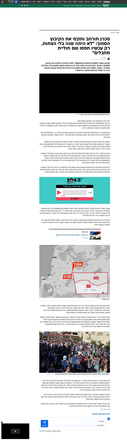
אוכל (65, 1)
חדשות (100, 1)
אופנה (39, 1)
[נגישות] (2, 2)
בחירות (87, 1)
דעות (88, 5)
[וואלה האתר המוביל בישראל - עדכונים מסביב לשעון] (106, 2)
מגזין (85, 5)
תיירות (53, 1)
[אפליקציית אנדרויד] (27, 5)
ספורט (93, 1)
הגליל (101, 409)
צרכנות (94, 5)
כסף (70, 1)
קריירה (72, 5)
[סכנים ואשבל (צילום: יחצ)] (74, 273)
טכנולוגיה (46, 1)
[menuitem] (98, 2)
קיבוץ (105, 409)
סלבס (75, 1)
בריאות (59, 1)
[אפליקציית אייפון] (25, 5)
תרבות (81, 1)
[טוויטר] (22, 5)
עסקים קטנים (78, 5)
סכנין (108, 409)
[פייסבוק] (19, 5)
